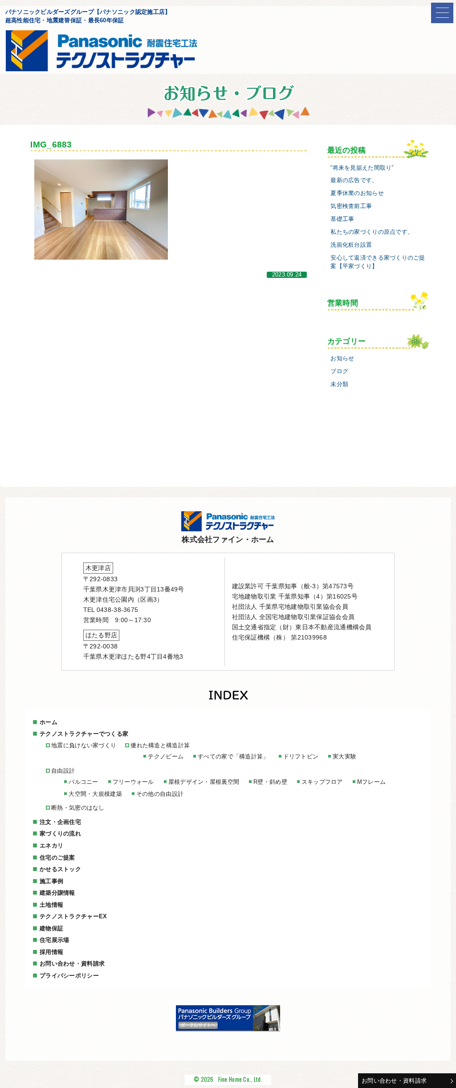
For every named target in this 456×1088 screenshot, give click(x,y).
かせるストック (60, 869)
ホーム (48, 722)
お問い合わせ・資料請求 (394, 1080)
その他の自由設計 (159, 794)
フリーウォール (133, 781)
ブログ (339, 371)
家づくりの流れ (60, 833)
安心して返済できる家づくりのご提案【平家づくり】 (377, 262)
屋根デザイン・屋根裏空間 (203, 781)
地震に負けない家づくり (83, 745)
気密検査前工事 (351, 206)
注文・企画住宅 (60, 822)
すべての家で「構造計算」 (233, 756)
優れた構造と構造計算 (160, 745)
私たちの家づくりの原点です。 (371, 232)
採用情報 (51, 952)
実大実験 (344, 756)
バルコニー (83, 781)
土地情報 (51, 904)
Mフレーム (371, 781)
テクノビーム (165, 756)
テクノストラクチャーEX (73, 916)
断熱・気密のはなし (78, 807)
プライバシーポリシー (69, 975)
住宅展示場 (54, 940)
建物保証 (51, 928)
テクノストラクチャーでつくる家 (84, 733)
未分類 (339, 384)
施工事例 (51, 881)
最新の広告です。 (354, 180)
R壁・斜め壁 (270, 781)
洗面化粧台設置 (351, 245)
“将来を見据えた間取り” (361, 168)
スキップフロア (322, 781)
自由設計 (63, 770)
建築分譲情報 (57, 892)
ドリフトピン (301, 756)
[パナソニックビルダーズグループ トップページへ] (228, 1029)
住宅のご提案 (57, 857)
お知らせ (342, 358)
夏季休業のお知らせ (357, 193)
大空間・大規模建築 (95, 794)
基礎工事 (342, 219)
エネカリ (51, 845)
